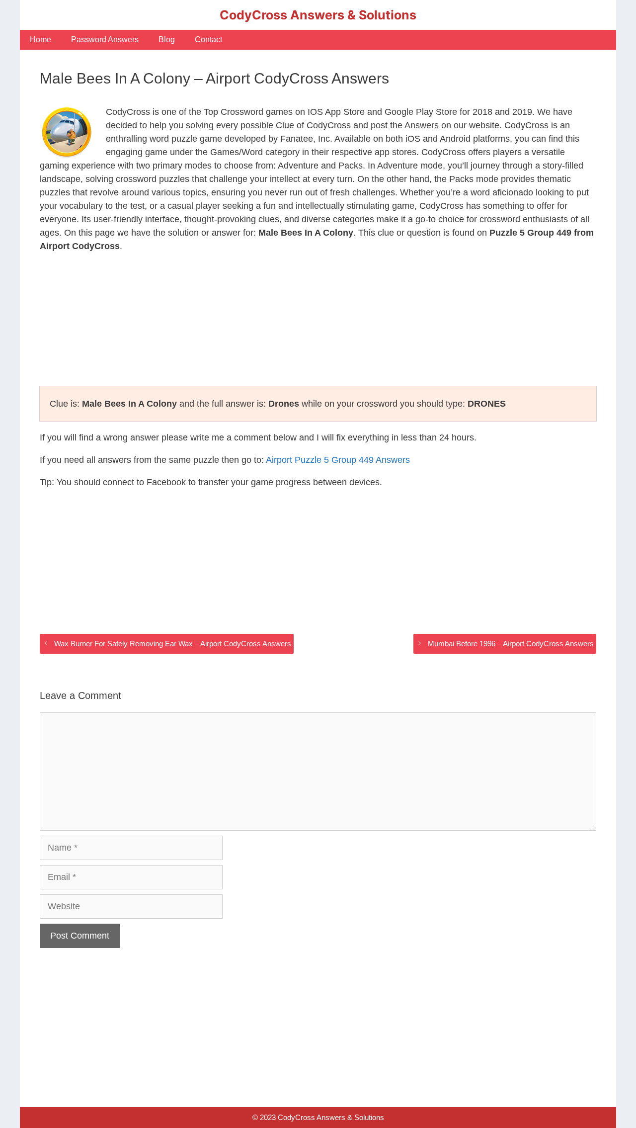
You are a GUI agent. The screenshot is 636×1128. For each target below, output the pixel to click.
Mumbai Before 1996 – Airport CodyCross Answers (511, 643)
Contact (208, 39)
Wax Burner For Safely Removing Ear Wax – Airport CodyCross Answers (172, 643)
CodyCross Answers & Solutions (318, 14)
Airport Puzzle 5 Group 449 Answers (338, 460)
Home (40, 39)
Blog (167, 39)
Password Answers (105, 39)
